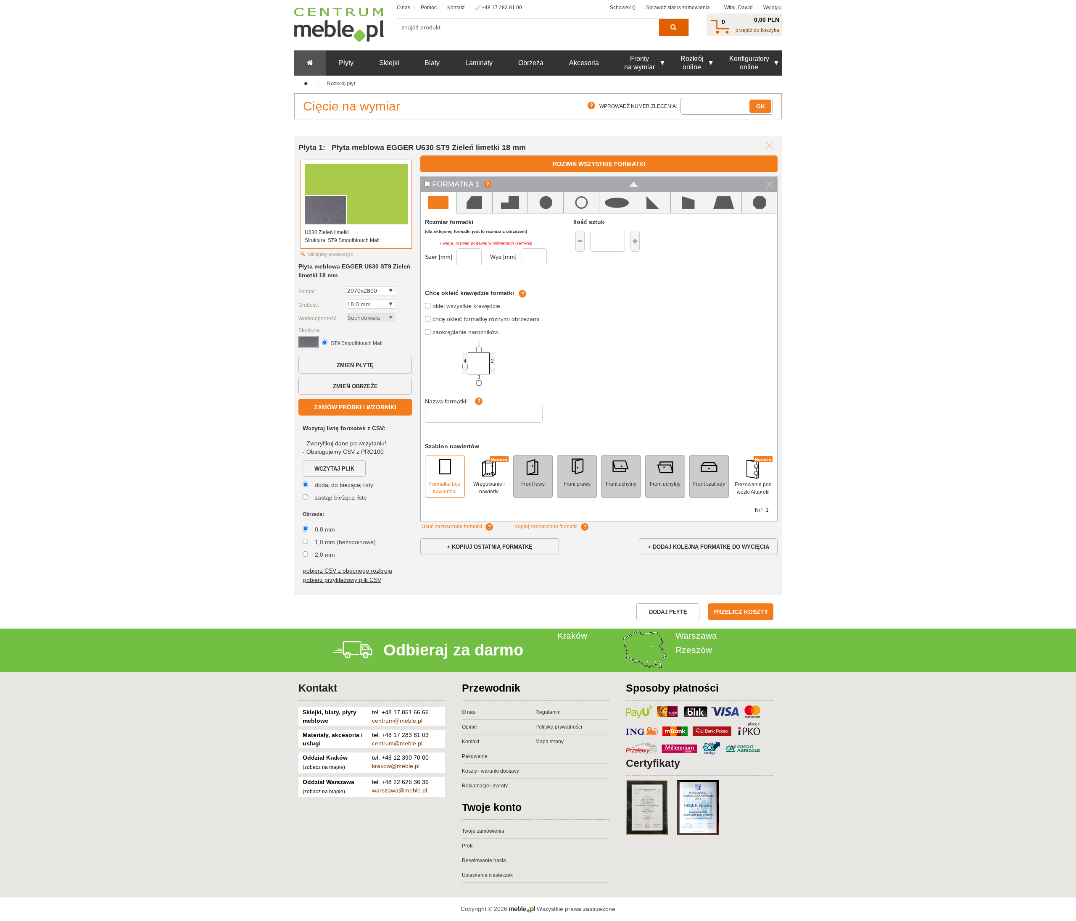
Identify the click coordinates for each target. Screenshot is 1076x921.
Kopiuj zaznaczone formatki (546, 526)
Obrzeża (530, 62)
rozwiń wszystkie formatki (599, 164)
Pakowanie (475, 756)
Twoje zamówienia (483, 831)
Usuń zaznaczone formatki (452, 526)
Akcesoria (584, 62)
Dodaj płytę (668, 612)
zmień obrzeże (355, 386)
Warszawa (696, 635)
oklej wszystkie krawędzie (466, 306)
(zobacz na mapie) (324, 767)
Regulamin (548, 712)
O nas (403, 8)
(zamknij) (523, 243)
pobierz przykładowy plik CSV (342, 579)
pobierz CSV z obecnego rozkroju (347, 570)
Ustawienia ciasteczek (487, 875)
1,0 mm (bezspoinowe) (345, 542)
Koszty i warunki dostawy (490, 771)
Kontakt (455, 8)
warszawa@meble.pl (399, 790)
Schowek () (623, 8)
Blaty (432, 62)
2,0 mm (325, 554)
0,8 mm (325, 529)
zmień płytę (355, 365)
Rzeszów (693, 650)
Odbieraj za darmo (453, 650)
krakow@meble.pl (395, 766)
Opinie (469, 727)
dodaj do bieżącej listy (344, 485)
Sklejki (389, 62)
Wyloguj (772, 8)
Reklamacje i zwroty (485, 786)
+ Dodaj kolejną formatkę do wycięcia (708, 547)
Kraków (572, 635)
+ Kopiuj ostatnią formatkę (490, 547)
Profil (468, 846)
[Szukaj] (673, 27)
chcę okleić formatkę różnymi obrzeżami (486, 319)
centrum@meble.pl (397, 720)
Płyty (346, 62)
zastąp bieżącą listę (341, 497)
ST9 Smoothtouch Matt (356, 343)
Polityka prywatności (558, 727)
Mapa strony (549, 742)
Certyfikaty (653, 763)
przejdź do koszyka (757, 30)
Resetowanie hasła (484, 860)
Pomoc (429, 8)
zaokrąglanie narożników (465, 332)
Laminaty (479, 62)
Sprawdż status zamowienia (678, 8)
